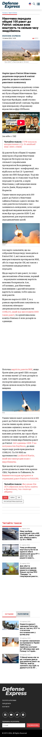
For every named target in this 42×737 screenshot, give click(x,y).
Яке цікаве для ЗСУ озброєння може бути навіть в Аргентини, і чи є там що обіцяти (21, 488)
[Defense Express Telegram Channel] (23, 714)
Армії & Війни (13, 13)
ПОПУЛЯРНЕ (23, 614)
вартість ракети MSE (21, 369)
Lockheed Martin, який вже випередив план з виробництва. (18, 458)
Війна (12, 497)
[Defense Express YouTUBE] (11, 714)
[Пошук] (34, 4)
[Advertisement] (21, 345)
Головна (5, 13)
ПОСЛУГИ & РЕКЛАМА (9, 700)
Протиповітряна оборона (13, 501)
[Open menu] (38, 4)
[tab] (9, 614)
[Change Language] (30, 4)
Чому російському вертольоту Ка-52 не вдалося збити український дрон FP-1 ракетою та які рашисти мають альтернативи (29, 553)
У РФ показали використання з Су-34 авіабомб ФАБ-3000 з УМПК (20, 144)
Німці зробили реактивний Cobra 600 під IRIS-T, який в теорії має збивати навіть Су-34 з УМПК (30, 535)
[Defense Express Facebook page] (5, 714)
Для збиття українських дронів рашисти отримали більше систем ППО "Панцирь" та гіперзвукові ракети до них (28, 572)
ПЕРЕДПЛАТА (6, 703)
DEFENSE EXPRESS (11, 36)
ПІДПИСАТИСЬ (33, 725)
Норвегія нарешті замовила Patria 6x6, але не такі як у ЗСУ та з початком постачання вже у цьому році (30, 629)
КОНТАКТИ (5, 707)
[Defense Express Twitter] (17, 714)
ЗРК (19, 497)
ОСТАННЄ (9, 614)
